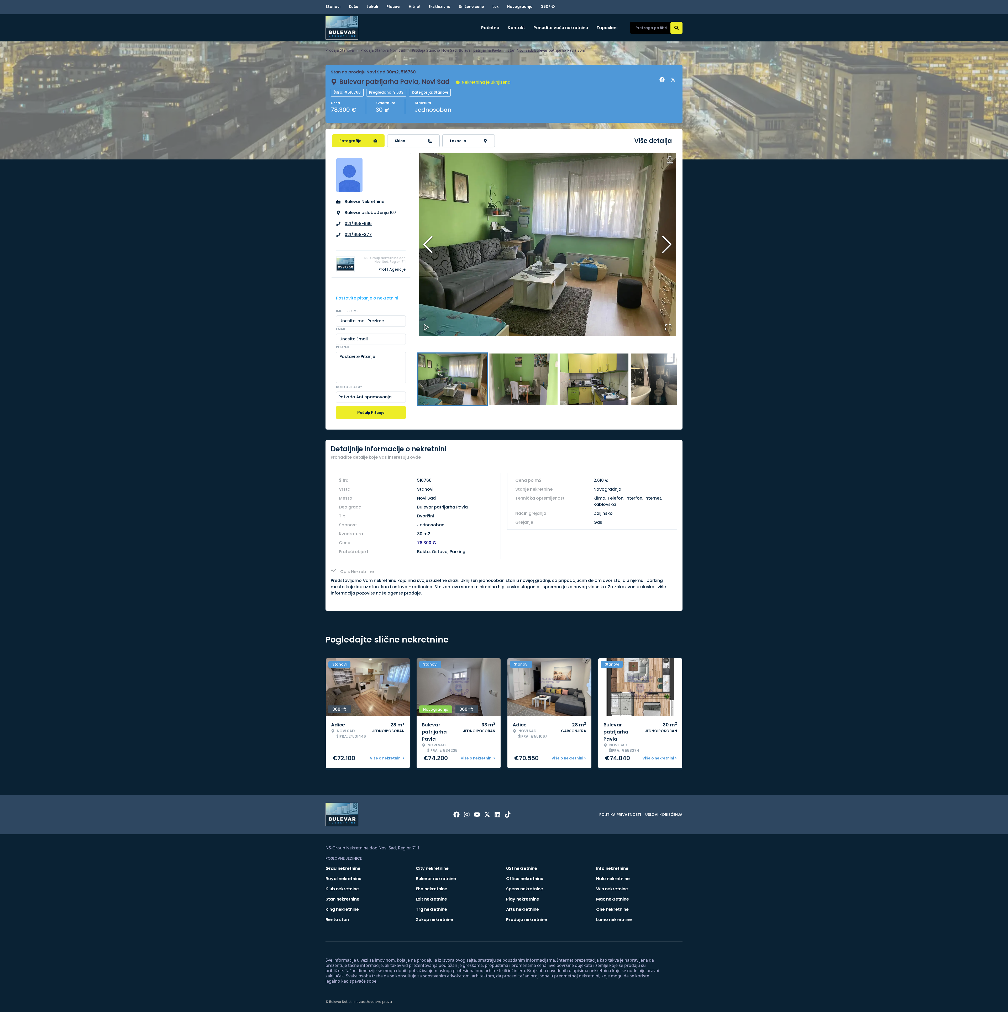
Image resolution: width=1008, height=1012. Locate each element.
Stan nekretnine (342, 899)
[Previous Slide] (427, 244)
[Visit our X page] (487, 814)
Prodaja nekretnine (526, 920)
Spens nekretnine (524, 889)
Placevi (393, 6)
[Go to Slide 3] (594, 379)
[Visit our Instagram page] (467, 814)
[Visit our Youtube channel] (477, 814)
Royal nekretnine (343, 879)
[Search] (676, 28)
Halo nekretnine (613, 879)
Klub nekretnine (342, 889)
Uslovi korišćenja (663, 814)
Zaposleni (606, 28)
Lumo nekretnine (614, 920)
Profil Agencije (392, 269)
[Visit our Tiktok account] (508, 814)
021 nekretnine (521, 868)
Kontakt (516, 28)
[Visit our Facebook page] (456, 814)
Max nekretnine (612, 899)
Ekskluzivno (439, 6)
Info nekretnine (612, 868)
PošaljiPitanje (371, 412)
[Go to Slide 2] (523, 379)
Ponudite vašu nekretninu (560, 28)
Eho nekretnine (431, 889)
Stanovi (333, 6)
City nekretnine (432, 868)
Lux (495, 6)
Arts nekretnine (522, 909)
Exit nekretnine (431, 899)
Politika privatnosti (620, 814)
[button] (547, 244)
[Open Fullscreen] (668, 327)
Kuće (353, 6)
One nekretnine (612, 909)
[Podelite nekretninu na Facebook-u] (662, 79)
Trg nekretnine (431, 909)
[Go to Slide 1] (452, 379)
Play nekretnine (522, 899)
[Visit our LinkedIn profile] (497, 814)
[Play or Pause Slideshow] (426, 327)
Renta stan (337, 920)
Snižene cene (471, 6)
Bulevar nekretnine (436, 879)
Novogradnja (520, 6)
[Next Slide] (666, 244)
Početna (490, 28)
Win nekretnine (612, 889)
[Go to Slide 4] (665, 379)
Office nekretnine (524, 879)
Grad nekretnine (343, 868)
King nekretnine (342, 909)
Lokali (372, 6)
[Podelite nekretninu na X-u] (673, 79)
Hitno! (414, 6)
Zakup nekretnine (434, 920)
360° (545, 6)
